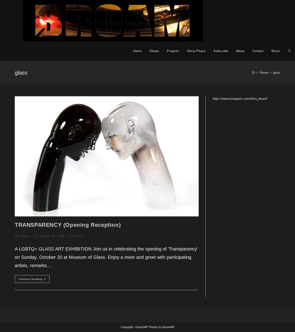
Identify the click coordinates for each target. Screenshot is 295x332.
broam (25, 236)
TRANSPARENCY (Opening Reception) (68, 225)
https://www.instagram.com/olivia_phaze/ (240, 98)
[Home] (253, 72)
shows (78, 236)
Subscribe (220, 51)
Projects (173, 51)
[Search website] (289, 51)
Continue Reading (34, 280)
